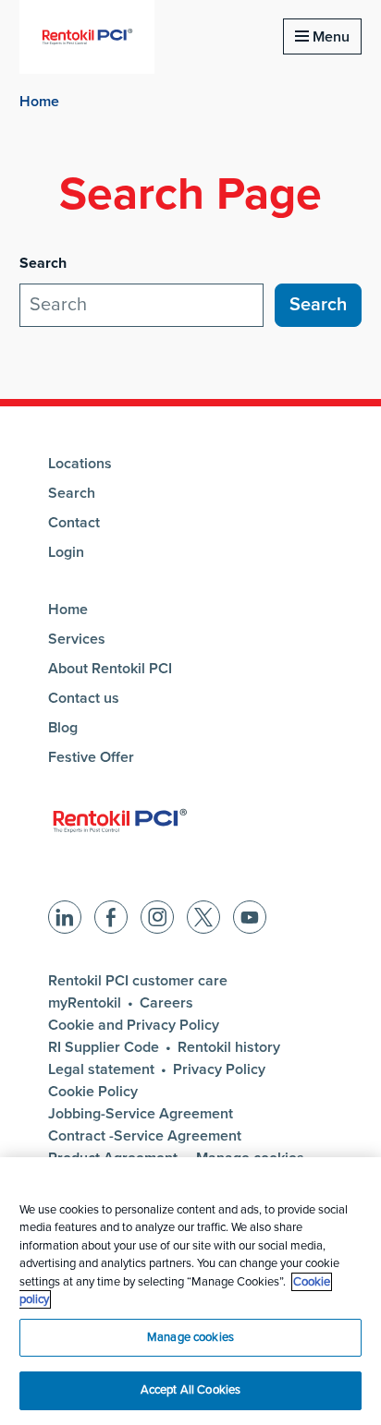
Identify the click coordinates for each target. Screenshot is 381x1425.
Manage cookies (190, 1337)
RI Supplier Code (103, 1047)
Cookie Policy (93, 1091)
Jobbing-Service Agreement (140, 1114)
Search (71, 493)
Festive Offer (91, 757)
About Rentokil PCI (110, 668)
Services (76, 639)
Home (39, 101)
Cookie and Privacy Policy (133, 1025)
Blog (63, 728)
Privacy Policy (219, 1069)
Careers (166, 1003)
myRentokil (84, 1003)
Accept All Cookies (190, 1390)
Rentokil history (229, 1047)
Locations (80, 463)
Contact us (83, 698)
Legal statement (101, 1069)
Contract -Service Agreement (144, 1136)
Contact (74, 522)
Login (66, 552)
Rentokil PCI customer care (137, 981)
